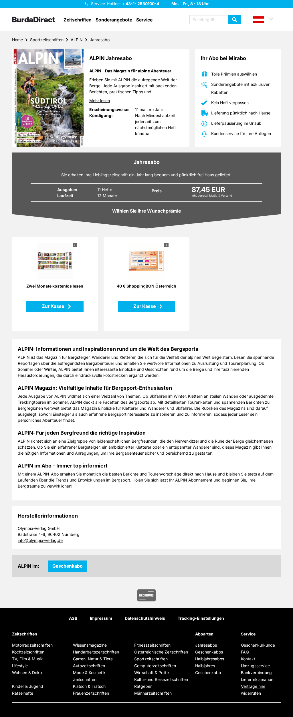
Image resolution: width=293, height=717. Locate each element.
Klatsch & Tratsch (89, 686)
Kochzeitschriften (28, 651)
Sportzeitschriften (47, 39)
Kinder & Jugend (27, 686)
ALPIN (77, 39)
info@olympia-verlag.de (40, 540)
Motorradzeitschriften (32, 645)
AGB (73, 618)
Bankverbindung (256, 672)
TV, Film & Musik (27, 658)
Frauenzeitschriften (91, 693)
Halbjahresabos (209, 658)
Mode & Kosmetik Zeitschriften (89, 676)
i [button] (74, 245)
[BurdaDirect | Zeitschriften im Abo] (33, 20)
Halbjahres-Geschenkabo (208, 669)
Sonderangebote (114, 19)
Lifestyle (20, 665)
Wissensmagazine (90, 645)
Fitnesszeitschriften (152, 645)
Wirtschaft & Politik (152, 672)
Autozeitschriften (89, 665)
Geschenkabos (209, 651)
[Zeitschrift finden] (234, 19)
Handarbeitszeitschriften (96, 651)
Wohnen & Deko (27, 672)
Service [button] (144, 19)
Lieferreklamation (257, 679)
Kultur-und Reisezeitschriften (161, 679)
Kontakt (248, 658)
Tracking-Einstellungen (201, 618)
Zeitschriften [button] (78, 19)
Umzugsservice (255, 665)
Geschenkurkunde (258, 645)
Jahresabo (100, 39)
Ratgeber (143, 686)
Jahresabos (206, 645)
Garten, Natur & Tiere (93, 658)
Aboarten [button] (204, 634)
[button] (265, 19)
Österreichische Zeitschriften (161, 651)
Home (17, 39)
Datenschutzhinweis (145, 618)
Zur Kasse (53, 306)
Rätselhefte (22, 693)
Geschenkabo (67, 566)
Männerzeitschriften (153, 693)
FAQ (245, 651)
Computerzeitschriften (155, 665)
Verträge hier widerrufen (253, 690)
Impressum (101, 618)
